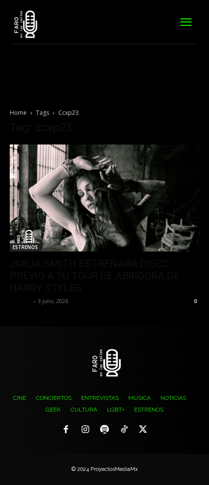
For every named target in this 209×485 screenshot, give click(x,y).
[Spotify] (104, 430)
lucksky (20, 301)
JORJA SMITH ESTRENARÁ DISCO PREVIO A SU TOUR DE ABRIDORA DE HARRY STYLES (94, 276)
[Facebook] (66, 430)
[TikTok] (124, 430)
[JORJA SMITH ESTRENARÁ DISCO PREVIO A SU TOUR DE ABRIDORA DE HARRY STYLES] (104, 197)
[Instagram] (85, 430)
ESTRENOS (25, 247)
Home (18, 112)
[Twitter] (143, 430)
